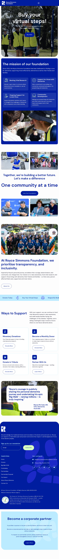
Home (2, 459)
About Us (6, 286)
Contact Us (4, 483)
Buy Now (29, 34)
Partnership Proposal (7, 474)
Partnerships (4, 471)
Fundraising (4, 468)
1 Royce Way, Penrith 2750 (42, 463)
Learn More (38, 371)
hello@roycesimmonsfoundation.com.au (46, 459)
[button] (27, 3)
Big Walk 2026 (5, 465)
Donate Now (9, 346)
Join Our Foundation (29, 193)
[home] (8, 3)
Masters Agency (16, 492)
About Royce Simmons (7, 480)
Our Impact (4, 477)
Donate (3, 462)
